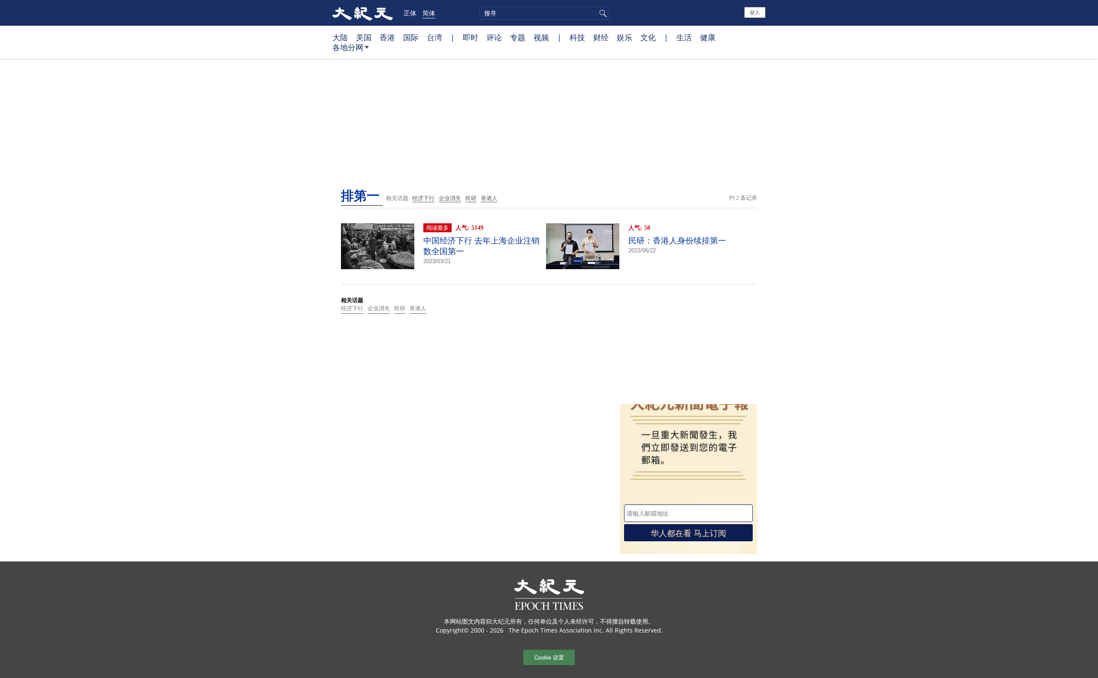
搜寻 (601, 13)
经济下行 (423, 198)
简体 (428, 13)
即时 (470, 37)
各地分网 (347, 47)
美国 (363, 37)
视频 (541, 37)
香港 (387, 37)
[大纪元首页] (362, 13)
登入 (755, 12)
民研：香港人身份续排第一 (677, 240)
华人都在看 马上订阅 (688, 532)
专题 (517, 37)
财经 (601, 37)
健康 (707, 37)
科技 (577, 37)
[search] (544, 13)
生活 (684, 37)
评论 (494, 37)
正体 (410, 13)
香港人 (489, 198)
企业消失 (450, 198)
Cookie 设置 (549, 657)
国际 (411, 37)
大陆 (340, 37)
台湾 (434, 37)
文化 (648, 37)
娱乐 (624, 37)
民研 (471, 198)
